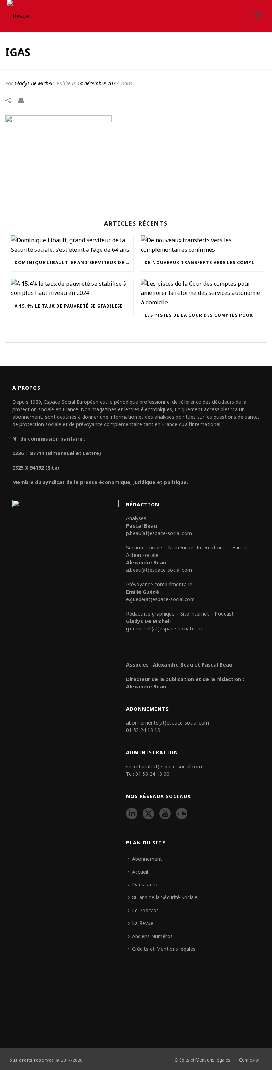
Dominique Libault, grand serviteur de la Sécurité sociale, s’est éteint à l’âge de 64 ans (74, 263)
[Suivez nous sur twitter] (148, 814)
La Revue (142, 923)
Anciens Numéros (152, 936)
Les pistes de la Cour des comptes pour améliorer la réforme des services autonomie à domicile (203, 315)
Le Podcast (145, 910)
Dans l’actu (144, 884)
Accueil (140, 871)
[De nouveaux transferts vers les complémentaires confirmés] (202, 244)
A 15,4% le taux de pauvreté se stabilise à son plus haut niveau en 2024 (74, 306)
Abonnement (147, 858)
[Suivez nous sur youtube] (165, 814)
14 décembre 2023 (98, 83)
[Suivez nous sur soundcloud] (181, 814)
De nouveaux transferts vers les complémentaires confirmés (203, 263)
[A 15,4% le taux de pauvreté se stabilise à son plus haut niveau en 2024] (72, 288)
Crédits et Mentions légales (164, 949)
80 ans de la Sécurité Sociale (165, 897)
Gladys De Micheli (34, 83)
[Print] (24, 99)
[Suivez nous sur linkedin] (131, 814)
